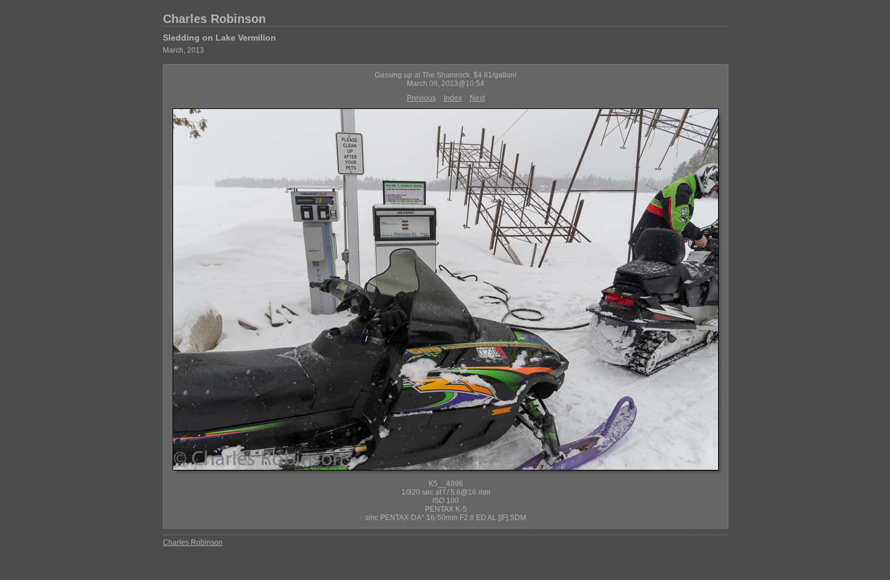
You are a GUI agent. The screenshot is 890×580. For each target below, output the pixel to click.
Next (477, 98)
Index (453, 98)
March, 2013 (183, 50)
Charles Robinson (214, 18)
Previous (421, 98)
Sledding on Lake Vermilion (219, 37)
